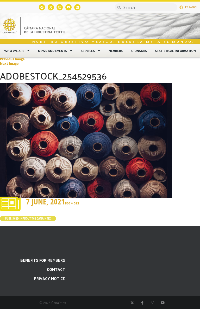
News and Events (52, 50)
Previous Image (12, 59)
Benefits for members (42, 260)
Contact (56, 269)
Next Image (9, 63)
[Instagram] (60, 7)
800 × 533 (72, 203)
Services (88, 50)
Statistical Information (175, 50)
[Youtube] (68, 7)
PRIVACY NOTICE (49, 278)
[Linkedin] (77, 7)
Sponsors (139, 50)
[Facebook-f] (142, 303)
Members (116, 50)
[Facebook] (42, 7)
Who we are (14, 50)
